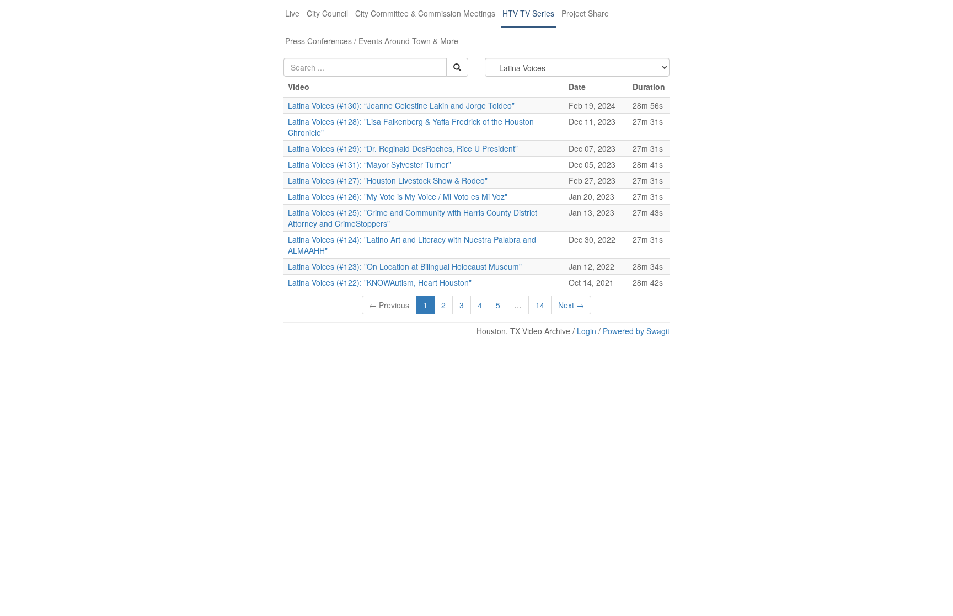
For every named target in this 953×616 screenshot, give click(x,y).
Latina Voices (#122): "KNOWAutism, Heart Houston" (380, 282)
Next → (571, 304)
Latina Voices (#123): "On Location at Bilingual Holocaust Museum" (405, 266)
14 (540, 304)
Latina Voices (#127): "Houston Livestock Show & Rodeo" (388, 180)
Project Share (585, 13)
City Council (327, 13)
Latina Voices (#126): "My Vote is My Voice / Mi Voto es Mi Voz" (397, 196)
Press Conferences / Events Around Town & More (371, 40)
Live (292, 13)
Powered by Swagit (636, 330)
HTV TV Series (528, 13)
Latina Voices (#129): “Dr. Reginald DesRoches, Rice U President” (403, 148)
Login (586, 330)
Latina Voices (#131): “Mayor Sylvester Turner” (369, 164)
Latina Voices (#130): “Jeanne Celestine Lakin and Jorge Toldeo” (401, 105)
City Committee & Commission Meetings (425, 13)
